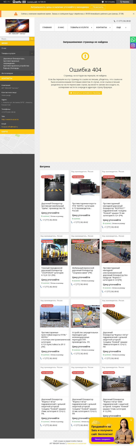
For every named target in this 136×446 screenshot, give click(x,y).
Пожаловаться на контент (76, 443)
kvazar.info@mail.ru (10, 126)
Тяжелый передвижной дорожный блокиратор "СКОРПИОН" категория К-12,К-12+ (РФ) (52, 271)
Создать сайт (32, 2)
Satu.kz (79, 441)
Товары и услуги (8, 53)
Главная (47, 27)
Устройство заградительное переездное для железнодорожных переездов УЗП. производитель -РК (85, 337)
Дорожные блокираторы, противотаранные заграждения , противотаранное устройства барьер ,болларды (16, 63)
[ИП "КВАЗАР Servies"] (17, 25)
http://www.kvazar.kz (10, 119)
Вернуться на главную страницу (86, 93)
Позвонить (98, 7)
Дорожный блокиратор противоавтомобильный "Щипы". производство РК (53, 206)
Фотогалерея (7, 73)
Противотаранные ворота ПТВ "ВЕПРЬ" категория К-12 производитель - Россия (84, 207)
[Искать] (32, 39)
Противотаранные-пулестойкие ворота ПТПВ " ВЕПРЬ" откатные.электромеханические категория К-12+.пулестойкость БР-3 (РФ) (54, 339)
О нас (4, 48)
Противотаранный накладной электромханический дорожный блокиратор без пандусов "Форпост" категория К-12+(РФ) (115, 274)
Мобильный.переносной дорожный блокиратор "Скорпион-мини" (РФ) (83, 270)
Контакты (101, 27)
